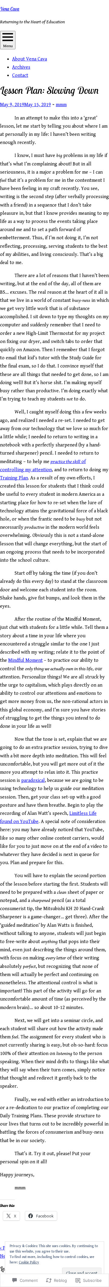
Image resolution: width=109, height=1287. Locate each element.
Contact (20, 75)
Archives (21, 67)
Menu (8, 46)
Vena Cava (9, 9)
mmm (61, 105)
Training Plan (14, 478)
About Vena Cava (29, 59)
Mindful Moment (25, 660)
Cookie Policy (29, 1262)
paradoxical (33, 780)
